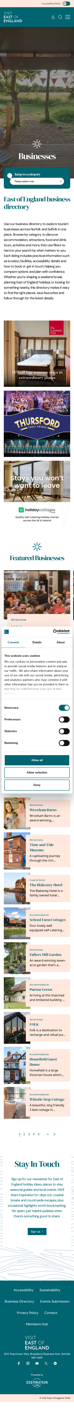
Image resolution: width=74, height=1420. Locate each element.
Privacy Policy (27, 1313)
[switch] (64, 719)
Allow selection (37, 772)
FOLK (34, 1024)
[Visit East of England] (13, 17)
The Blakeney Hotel (46, 885)
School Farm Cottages (48, 920)
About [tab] (61, 642)
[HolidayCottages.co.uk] (37, 494)
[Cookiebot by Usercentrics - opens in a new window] (53, 631)
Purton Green (41, 989)
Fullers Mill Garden (45, 954)
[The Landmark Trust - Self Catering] (37, 354)
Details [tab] (37, 642)
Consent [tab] (13, 642)
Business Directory (19, 1301)
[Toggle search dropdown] (60, 17)
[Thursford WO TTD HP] (37, 424)
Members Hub (37, 1324)
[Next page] (47, 1134)
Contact (50, 1313)
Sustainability (49, 1290)
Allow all (37, 760)
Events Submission (54, 1301)
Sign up (35, 1231)
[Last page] (54, 1134)
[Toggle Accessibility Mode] (66, 4)
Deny (37, 785)
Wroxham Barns (43, 810)
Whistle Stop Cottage (47, 1099)
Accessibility (23, 1290)
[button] (67, 17)
